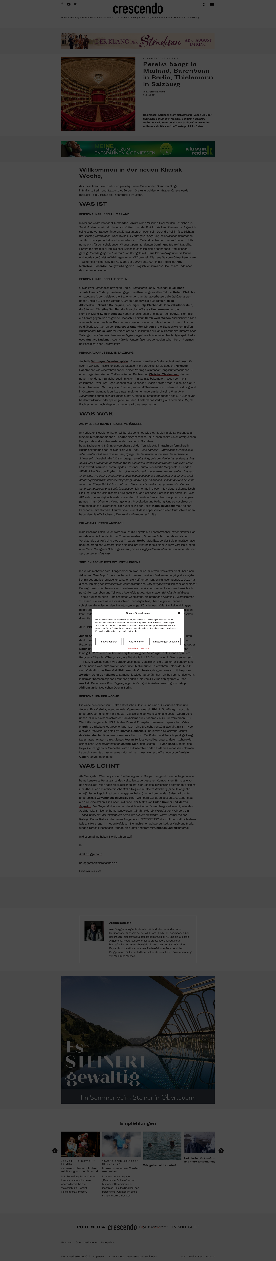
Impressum (144, 648)
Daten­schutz (132, 648)
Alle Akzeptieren (108, 641)
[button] (179, 613)
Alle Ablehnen (136, 641)
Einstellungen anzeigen (166, 641)
